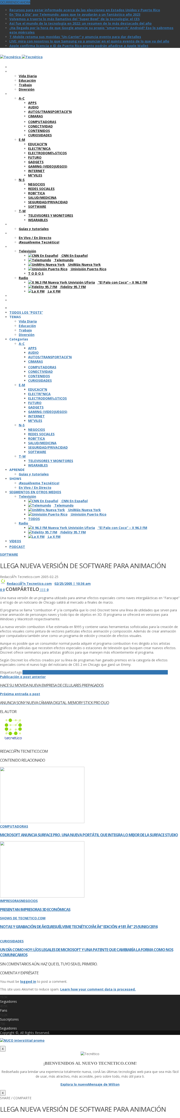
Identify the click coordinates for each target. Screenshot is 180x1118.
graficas (112, 672)
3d (24, 672)
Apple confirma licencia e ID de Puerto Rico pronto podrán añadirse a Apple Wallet (78, 45)
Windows (160, 672)
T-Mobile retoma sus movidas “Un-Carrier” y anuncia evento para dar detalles (75, 37)
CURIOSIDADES (12, 941)
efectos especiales (89, 672)
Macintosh (128, 672)
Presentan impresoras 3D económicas (35, 909)
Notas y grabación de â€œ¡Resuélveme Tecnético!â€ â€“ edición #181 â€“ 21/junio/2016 (79, 926)
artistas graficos (58, 672)
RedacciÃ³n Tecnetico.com (29, 583)
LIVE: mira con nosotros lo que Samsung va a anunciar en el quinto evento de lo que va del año (89, 41)
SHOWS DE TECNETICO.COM (22, 918)
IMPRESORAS (10, 900)
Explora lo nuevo (74, 1084)
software (145, 672)
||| (44, 589)
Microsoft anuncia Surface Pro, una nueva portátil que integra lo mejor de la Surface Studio (89, 834)
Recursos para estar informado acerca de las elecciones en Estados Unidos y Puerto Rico (84, 10)
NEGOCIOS (29, 900)
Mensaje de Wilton (104, 1084)
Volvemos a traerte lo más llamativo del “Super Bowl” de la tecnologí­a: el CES (74, 19)
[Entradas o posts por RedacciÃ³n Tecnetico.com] (3, 583)
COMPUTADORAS (14, 826)
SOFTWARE (9, 554)
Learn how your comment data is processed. (98, 989)
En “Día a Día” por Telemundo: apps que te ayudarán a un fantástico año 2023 (74, 14)
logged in (28, 981)
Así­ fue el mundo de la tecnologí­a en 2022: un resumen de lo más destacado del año (80, 23)
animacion (35, 672)
